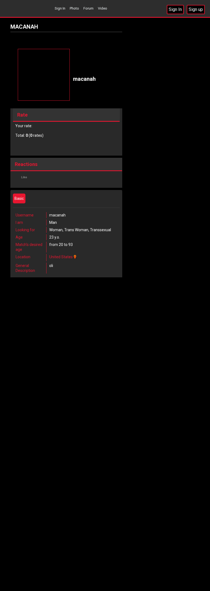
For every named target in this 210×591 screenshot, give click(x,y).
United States (61, 257)
